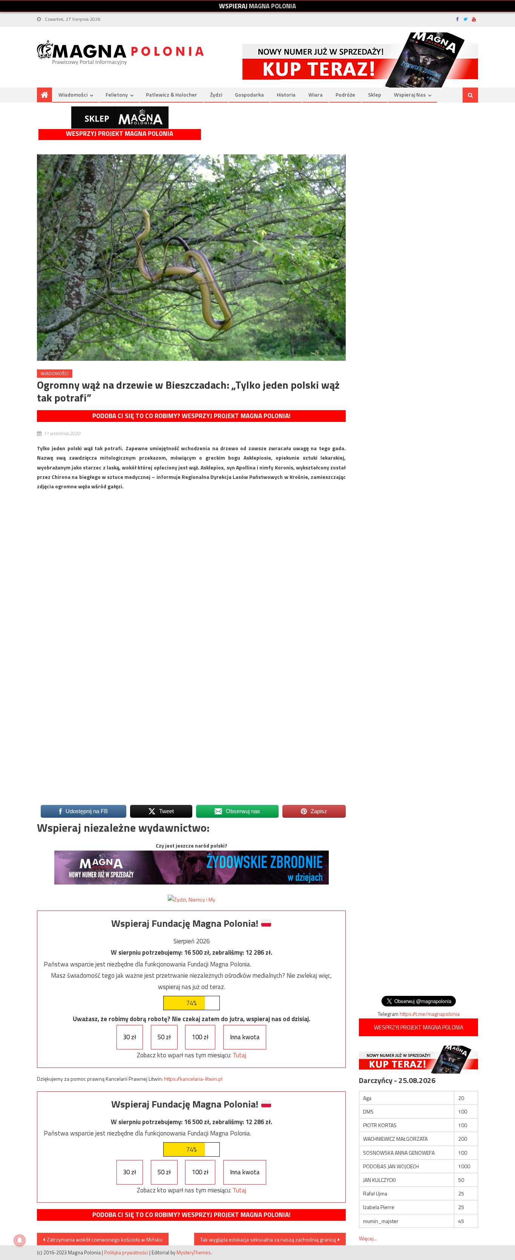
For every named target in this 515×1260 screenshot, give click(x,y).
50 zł (164, 1037)
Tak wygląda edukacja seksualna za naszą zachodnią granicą (268, 1239)
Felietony (117, 94)
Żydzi (216, 94)
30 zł (129, 1037)
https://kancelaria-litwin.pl (193, 1079)
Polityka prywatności (126, 1252)
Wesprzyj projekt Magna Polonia (119, 133)
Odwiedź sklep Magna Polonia (120, 117)
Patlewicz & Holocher (171, 94)
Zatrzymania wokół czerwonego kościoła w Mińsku (104, 1239)
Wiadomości (72, 94)
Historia (286, 94)
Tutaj (239, 1055)
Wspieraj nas (410, 94)
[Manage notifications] (20, 1240)
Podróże (345, 94)
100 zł (200, 1037)
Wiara (315, 94)
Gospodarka (249, 94)
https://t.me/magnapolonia (430, 1014)
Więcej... (368, 1238)
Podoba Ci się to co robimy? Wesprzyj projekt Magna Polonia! (191, 416)
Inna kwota (245, 1037)
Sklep (374, 94)
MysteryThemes (193, 1252)
